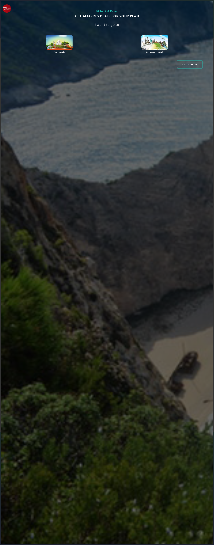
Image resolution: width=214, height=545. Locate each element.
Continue (187, 64)
